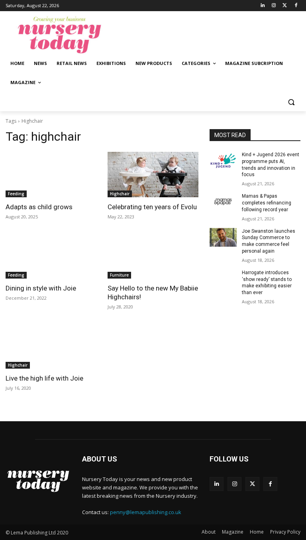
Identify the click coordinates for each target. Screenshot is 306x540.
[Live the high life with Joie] (51, 346)
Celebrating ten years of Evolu (152, 207)
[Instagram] (274, 5)
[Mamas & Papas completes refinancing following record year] (223, 202)
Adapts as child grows (39, 207)
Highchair (119, 193)
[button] (291, 101)
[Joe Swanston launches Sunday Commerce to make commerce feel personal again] (223, 237)
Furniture (119, 275)
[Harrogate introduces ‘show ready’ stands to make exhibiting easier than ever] (223, 279)
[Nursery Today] (60, 35)
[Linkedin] (262, 5)
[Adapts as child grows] (51, 174)
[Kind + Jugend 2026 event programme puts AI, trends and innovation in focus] (223, 161)
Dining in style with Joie (41, 288)
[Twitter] (284, 5)
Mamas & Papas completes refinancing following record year (266, 202)
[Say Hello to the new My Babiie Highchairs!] (153, 256)
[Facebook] (295, 5)
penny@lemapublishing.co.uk (145, 512)
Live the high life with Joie (44, 378)
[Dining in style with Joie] (51, 256)
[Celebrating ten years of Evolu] (153, 174)
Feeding (16, 193)
